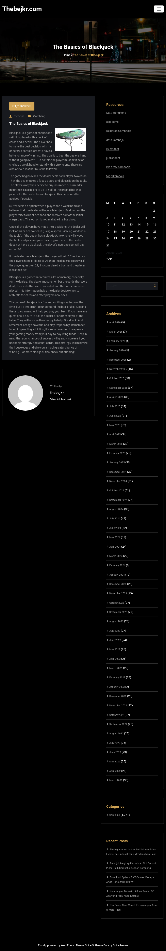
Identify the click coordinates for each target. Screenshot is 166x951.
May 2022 (114, 761)
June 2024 (115, 528)
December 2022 (118, 696)
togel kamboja (115, 176)
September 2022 (118, 724)
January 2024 (117, 574)
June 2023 (115, 640)
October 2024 (116, 490)
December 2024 (118, 472)
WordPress (67, 945)
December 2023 (118, 584)
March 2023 (115, 668)
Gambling (39, 116)
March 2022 (115, 780)
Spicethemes (120, 945)
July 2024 (114, 518)
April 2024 (115, 546)
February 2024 (117, 565)
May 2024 (114, 537)
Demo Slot (112, 149)
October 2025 (116, 378)
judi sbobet (113, 158)
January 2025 (117, 462)
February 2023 (117, 677)
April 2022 (115, 771)
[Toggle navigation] (159, 9)
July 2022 (114, 743)
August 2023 (116, 621)
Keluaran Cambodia (118, 131)
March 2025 (115, 444)
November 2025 (118, 369)
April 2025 (115, 434)
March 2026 (115, 331)
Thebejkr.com (22, 9)
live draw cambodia (118, 167)
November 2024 (118, 481)
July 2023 (114, 630)
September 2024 (118, 500)
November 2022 (118, 705)
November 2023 (118, 593)
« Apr (109, 258)
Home (66, 55)
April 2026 (115, 322)
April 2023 (115, 659)
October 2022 (116, 715)
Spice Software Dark (97, 945)
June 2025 (115, 415)
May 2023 (114, 649)
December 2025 (118, 359)
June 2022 (115, 752)
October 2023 (116, 602)
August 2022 (116, 733)
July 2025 (114, 406)
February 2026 (117, 341)
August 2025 (116, 397)
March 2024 (115, 556)
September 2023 (118, 612)
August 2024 (116, 509)
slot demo (112, 121)
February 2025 (117, 453)
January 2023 (117, 687)
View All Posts (59, 399)
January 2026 (117, 350)
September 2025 (118, 387)
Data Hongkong (116, 112)
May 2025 (114, 425)
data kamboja (115, 140)
